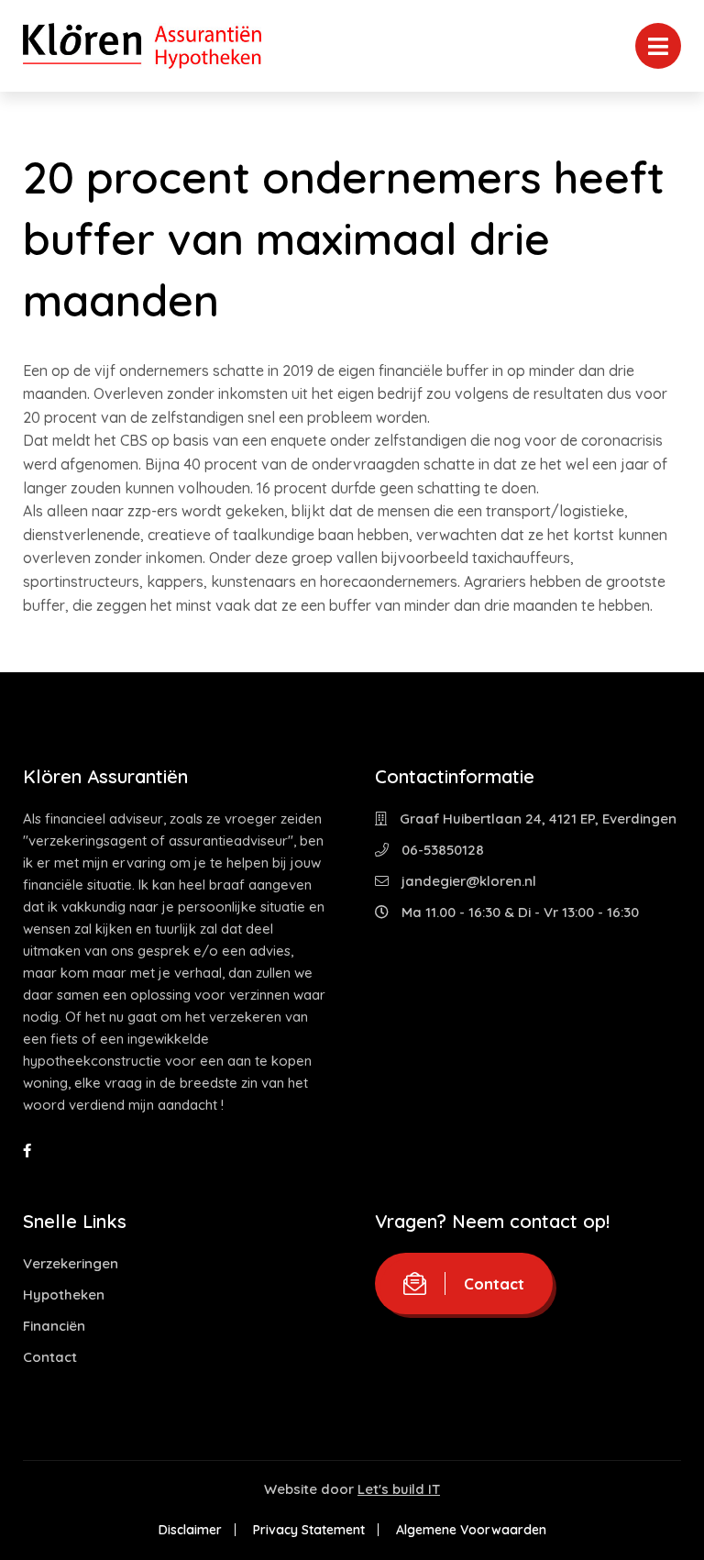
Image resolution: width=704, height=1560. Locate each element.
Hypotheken (63, 1294)
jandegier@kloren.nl (467, 881)
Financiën (54, 1325)
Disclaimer (190, 1529)
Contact (50, 1357)
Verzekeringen (70, 1263)
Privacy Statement (309, 1529)
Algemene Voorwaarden (471, 1529)
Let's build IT (399, 1489)
